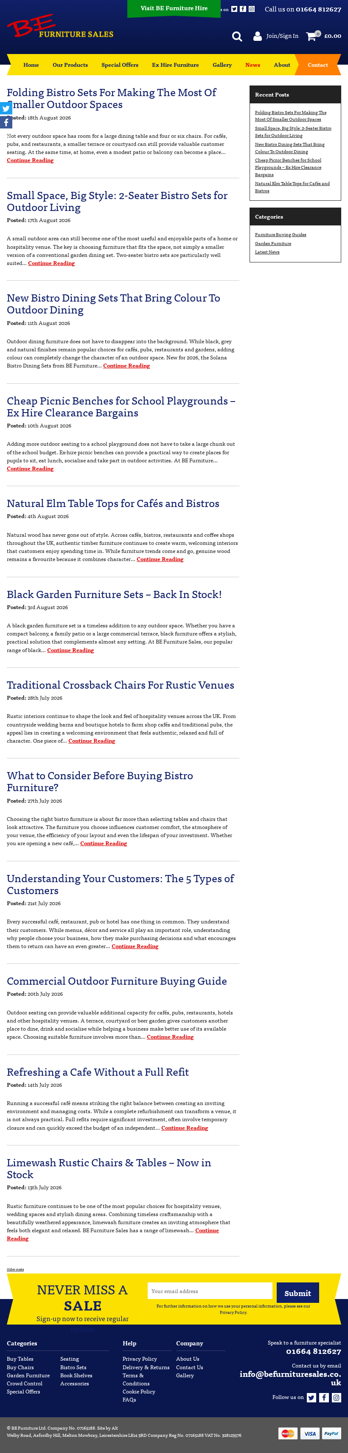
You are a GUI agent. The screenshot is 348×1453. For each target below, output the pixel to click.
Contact (318, 64)
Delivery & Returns (146, 1366)
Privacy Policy (233, 1312)
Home (31, 64)
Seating (69, 1358)
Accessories (74, 1383)
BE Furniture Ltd (28, 1427)
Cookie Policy (139, 1391)
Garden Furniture (273, 243)
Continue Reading (30, 159)
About (282, 64)
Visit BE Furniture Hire (174, 7)
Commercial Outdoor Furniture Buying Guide (117, 980)
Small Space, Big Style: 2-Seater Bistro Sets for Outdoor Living (117, 200)
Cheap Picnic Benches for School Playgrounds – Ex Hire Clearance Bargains (121, 406)
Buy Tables (20, 1358)
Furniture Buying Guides (280, 234)
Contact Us (189, 1366)
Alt (115, 1427)
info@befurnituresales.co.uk (290, 1377)
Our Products (70, 64)
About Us (187, 1358)
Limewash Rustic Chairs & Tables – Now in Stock (109, 1167)
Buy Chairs (20, 1366)
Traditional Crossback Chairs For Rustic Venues (120, 684)
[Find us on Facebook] (323, 1396)
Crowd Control (24, 1383)
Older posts (15, 1269)
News (252, 64)
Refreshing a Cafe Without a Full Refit (98, 1071)
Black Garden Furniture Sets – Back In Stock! (114, 593)
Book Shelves (76, 1374)
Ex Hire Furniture (175, 64)
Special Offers (119, 64)
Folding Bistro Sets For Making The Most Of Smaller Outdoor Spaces (111, 97)
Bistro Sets (73, 1366)
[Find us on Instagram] (336, 1396)
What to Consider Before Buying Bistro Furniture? (100, 780)
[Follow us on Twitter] (311, 1396)
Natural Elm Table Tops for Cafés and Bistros (113, 502)
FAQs (129, 1399)
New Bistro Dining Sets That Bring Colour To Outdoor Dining (113, 303)
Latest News (267, 251)
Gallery (222, 64)
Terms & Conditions (136, 1378)
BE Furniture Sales (60, 25)
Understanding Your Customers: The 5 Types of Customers (120, 883)
